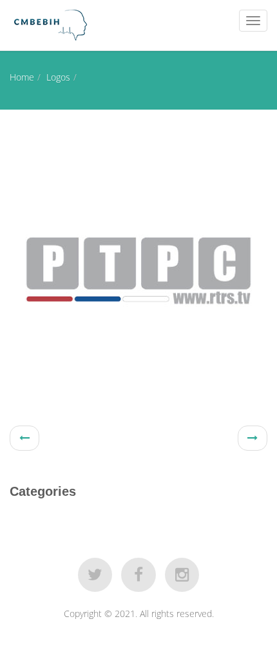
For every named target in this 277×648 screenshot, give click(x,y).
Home (22, 77)
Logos (58, 77)
